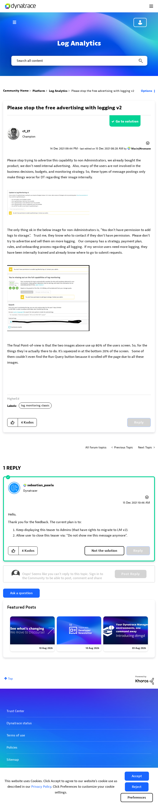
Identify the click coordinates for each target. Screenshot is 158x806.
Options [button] (146, 91)
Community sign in (140, 22)
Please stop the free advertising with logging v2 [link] (102, 91)
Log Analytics (58, 91)
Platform (39, 91)
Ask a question (21, 593)
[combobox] (79, 61)
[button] (137, 776)
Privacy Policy (41, 787)
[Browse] (16, 22)
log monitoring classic (35, 405)
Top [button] (10, 678)
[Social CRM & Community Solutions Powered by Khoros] (144, 680)
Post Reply (130, 574)
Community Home (16, 90)
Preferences (137, 798)
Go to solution (127, 121)
